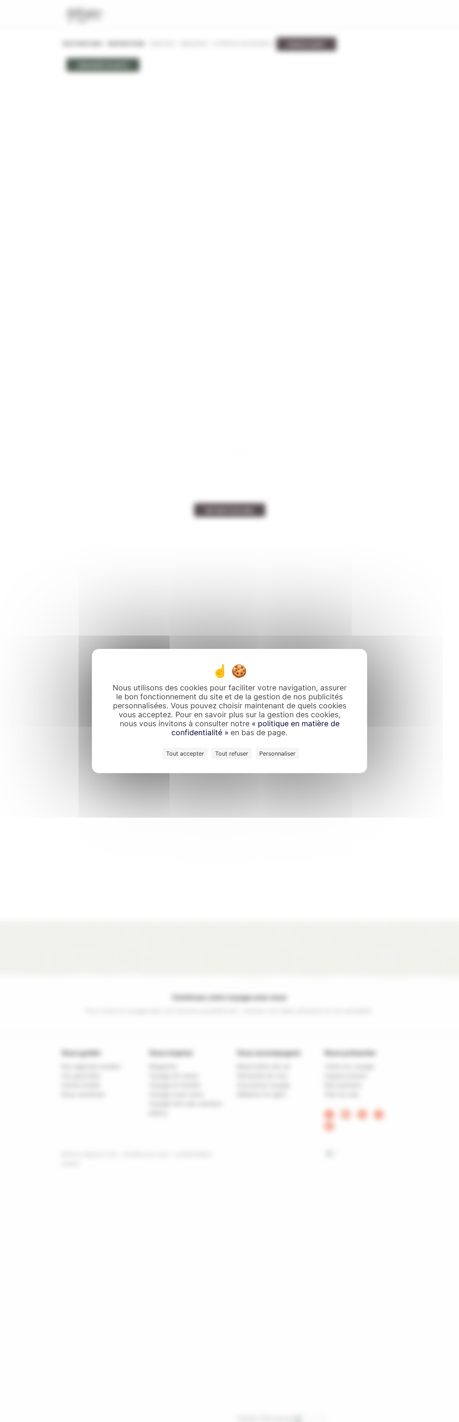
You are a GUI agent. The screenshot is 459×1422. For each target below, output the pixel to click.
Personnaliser (277, 753)
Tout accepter (185, 753)
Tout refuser (231, 753)
